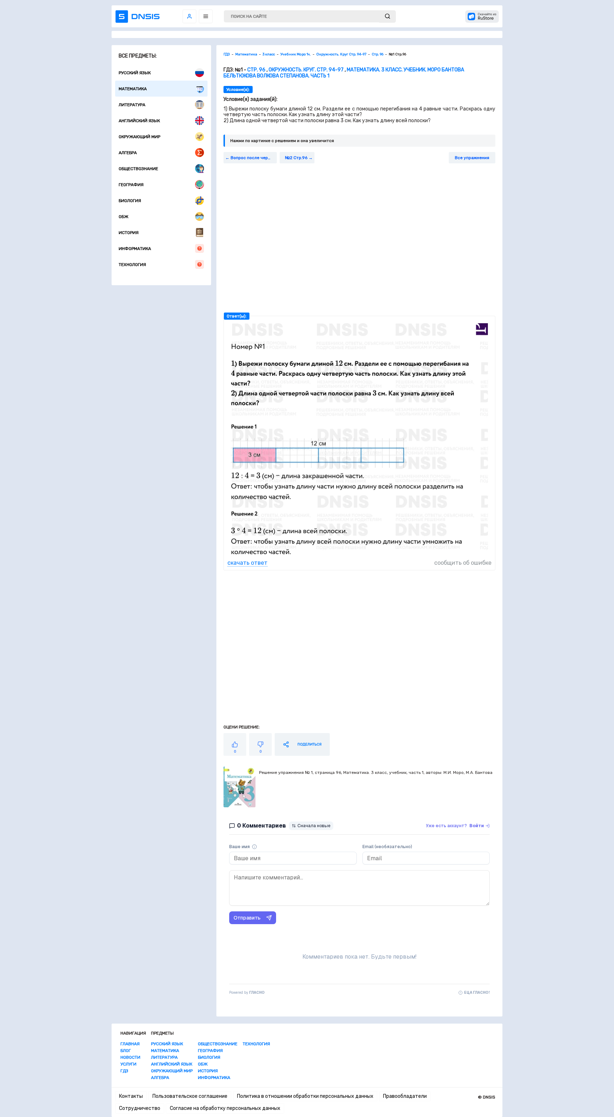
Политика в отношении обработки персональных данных (305, 1096)
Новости (130, 1057)
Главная (130, 1043)
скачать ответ (247, 562)
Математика (133, 88)
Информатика (135, 248)
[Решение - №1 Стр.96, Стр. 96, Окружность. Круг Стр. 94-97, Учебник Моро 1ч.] (359, 556)
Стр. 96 (256, 70)
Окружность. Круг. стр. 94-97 (306, 70)
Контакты (131, 1096)
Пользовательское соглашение (189, 1096)
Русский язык (135, 72)
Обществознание (138, 168)
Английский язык (139, 120)
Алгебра (128, 152)
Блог (125, 1050)
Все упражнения (472, 157)
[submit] (387, 16)
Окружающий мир (139, 136)
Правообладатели (405, 1096)
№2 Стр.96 (296, 157)
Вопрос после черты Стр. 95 (254, 157)
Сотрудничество (139, 1108)
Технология (132, 264)
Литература (132, 104)
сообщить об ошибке (462, 562)
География (131, 184)
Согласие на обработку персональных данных (225, 1108)
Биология (130, 200)
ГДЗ (124, 1070)
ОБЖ (123, 216)
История (129, 232)
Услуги (128, 1064)
